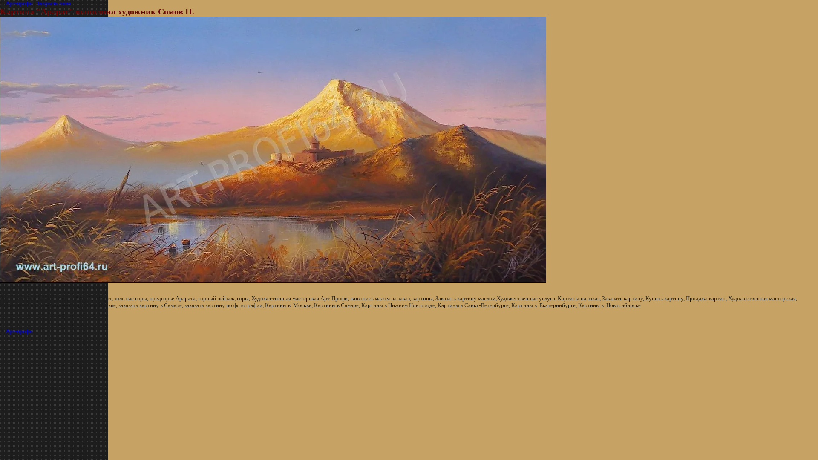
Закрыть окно (53, 3)
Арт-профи (19, 3)
